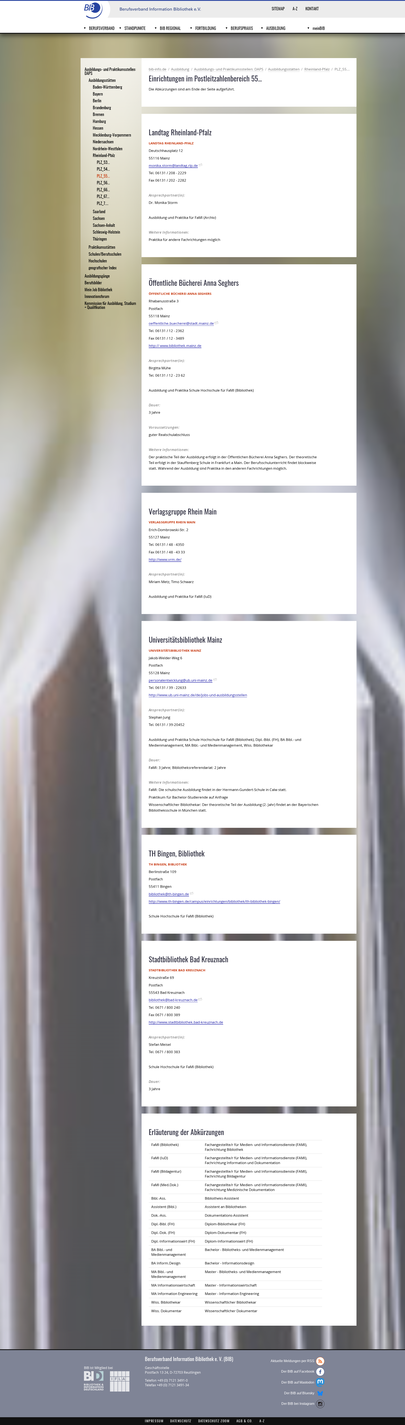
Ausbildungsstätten (102, 81)
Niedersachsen (103, 142)
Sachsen (99, 219)
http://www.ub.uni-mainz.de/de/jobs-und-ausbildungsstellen (198, 695)
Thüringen (100, 239)
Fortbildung (205, 29)
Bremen (98, 115)
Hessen (98, 128)
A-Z (295, 9)
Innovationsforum (97, 297)
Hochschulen (98, 261)
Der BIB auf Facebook (297, 1371)
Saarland (99, 212)
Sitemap (278, 9)
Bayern (98, 94)
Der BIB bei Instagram (297, 1403)
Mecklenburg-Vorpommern (112, 135)
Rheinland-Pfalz (104, 156)
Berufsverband (102, 29)
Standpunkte (135, 29)
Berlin (97, 101)
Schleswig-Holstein (106, 232)
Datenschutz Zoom (214, 1421)
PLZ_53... (103, 163)
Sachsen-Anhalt (104, 226)
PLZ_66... (103, 190)
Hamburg (99, 122)
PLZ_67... (103, 197)
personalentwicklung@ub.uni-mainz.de (180, 680)
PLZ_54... (103, 169)
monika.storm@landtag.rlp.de (173, 165)
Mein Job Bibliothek (98, 290)
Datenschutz (181, 1421)
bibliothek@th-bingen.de (169, 894)
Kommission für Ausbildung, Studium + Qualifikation (110, 306)
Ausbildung (275, 29)
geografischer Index (102, 268)
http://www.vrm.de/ (165, 559)
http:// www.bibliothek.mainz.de (175, 345)
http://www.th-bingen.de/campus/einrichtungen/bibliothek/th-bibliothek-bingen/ (214, 901)
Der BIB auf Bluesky (299, 1393)
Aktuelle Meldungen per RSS (292, 1361)
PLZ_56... (103, 183)
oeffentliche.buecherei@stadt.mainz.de (181, 323)
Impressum (154, 1421)
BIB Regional (170, 29)
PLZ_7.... (102, 204)
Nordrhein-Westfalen (107, 149)
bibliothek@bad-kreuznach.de (173, 999)
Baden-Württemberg (107, 87)
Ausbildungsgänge (97, 276)
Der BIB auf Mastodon (297, 1382)
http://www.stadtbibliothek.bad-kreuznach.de (186, 1022)
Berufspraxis (242, 29)
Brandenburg (102, 108)
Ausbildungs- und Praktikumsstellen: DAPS (110, 72)
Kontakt (312, 9)
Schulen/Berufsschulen (105, 255)
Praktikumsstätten (102, 248)
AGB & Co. (244, 1421)
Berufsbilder (93, 283)
